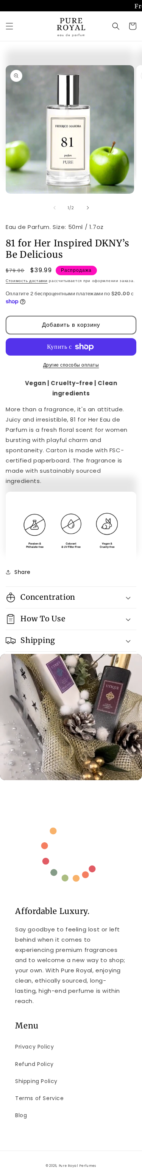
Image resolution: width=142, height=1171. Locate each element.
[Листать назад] (54, 207)
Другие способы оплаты (71, 365)
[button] (9, 26)
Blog (21, 1115)
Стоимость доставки (27, 281)
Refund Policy (34, 1064)
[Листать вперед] (88, 207)
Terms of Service (39, 1098)
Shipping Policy (36, 1081)
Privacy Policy (34, 1046)
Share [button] (22, 572)
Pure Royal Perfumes (77, 1165)
